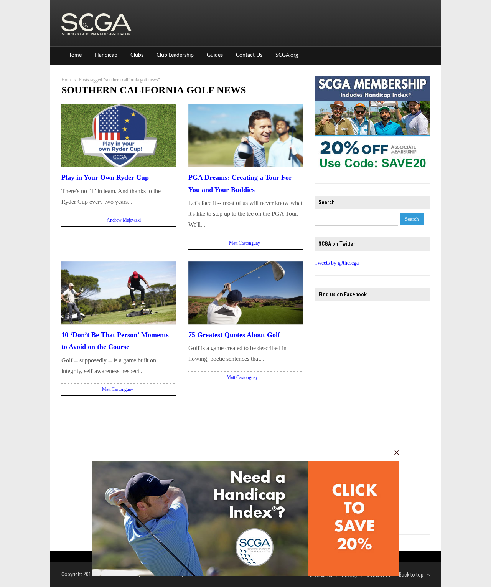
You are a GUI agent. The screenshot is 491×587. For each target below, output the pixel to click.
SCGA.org (286, 55)
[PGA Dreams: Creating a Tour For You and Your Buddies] (245, 166)
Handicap (106, 55)
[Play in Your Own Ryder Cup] (118, 166)
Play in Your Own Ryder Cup (105, 177)
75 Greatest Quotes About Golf (234, 335)
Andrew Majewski (124, 220)
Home (74, 55)
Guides (215, 55)
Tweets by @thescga (337, 263)
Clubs (136, 55)
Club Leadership (175, 55)
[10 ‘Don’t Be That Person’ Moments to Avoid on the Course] (118, 323)
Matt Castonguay (244, 243)
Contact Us (249, 55)
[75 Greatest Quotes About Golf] (245, 323)
